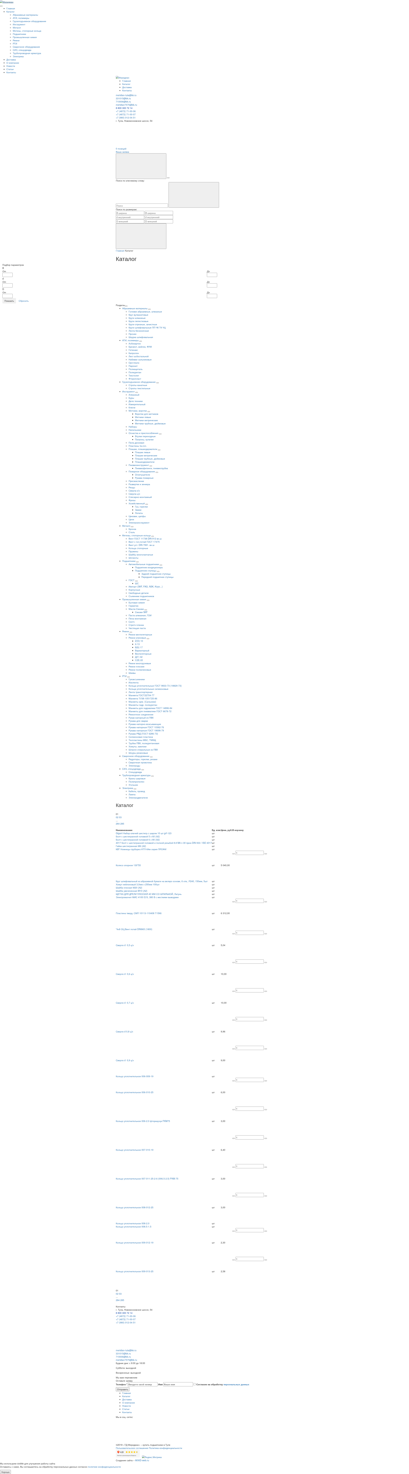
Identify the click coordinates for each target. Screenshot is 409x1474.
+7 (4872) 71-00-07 (126, 114)
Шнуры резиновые (138, 752)
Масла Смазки (136, 608)
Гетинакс (133, 349)
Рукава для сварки (138, 720)
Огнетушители (142, 474)
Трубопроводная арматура (27, 53)
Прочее (132, 333)
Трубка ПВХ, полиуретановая (144, 743)
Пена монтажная (137, 618)
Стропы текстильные (139, 388)
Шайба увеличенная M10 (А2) (131, 890)
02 (117, 817)
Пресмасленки (136, 481)
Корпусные (134, 589)
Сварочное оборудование (26, 46)
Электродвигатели (138, 797)
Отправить (122, 1389)
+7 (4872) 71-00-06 (126, 111)
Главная (10, 8)
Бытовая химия (137, 602)
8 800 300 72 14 (124, 108)
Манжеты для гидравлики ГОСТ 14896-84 (150, 708)
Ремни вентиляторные (140, 634)
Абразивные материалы (25, 14)
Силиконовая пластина (141, 736)
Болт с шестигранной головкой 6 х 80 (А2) (138, 839)
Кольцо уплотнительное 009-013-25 (134, 1271)
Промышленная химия (25, 37)
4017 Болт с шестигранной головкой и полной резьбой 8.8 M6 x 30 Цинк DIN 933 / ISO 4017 (164, 842)
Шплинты (133, 557)
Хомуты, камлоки (138, 746)
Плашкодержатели (144, 461)
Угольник (133, 784)
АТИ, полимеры (21, 18)
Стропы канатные (138, 385)
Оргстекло (134, 362)
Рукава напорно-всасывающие (145, 724)
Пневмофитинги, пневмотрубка (151, 468)
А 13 (137, 644)
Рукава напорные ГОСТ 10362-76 (146, 727)
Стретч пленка (136, 624)
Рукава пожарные (144, 477)
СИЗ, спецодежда (22, 49)
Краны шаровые (137, 778)
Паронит (133, 365)
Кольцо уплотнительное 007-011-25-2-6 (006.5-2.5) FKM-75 (147, 1178)
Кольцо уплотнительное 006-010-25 (134, 1092)
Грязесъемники (137, 679)
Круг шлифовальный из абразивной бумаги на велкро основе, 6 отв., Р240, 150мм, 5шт (162, 881)
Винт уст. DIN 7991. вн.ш (141, 544)
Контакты (11, 72)
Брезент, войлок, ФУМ (140, 346)
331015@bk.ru (123, 98)
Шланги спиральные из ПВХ (143, 749)
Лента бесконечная (139, 330)
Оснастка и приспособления (144, 433)
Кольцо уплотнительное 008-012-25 (134, 1207)
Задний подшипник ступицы (156, 573)
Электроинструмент (139, 522)
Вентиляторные (143, 653)
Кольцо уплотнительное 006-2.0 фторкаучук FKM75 (143, 1121)
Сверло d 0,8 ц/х (124, 1031)
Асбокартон (135, 343)
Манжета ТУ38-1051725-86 (143, 698)
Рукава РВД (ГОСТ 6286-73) (143, 733)
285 (122, 823)
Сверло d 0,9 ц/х (125, 1060)
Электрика (18, 56)
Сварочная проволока (140, 762)
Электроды (134, 765)
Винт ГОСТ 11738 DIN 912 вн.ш (145, 538)
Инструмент (19, 24)
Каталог (10, 11)
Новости (10, 65)
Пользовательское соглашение (132, 1448)
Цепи (131, 519)
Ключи (132, 407)
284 (118, 823)
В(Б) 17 (139, 647)
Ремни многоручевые (140, 663)
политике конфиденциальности (104, 1466)
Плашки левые (142, 452)
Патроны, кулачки (144, 439)
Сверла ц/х (134, 493)
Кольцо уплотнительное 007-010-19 (134, 1149)
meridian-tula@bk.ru (126, 95)
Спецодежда (135, 772)
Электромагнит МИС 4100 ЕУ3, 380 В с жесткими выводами (147, 897)
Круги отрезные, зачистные (143, 324)
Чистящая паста (137, 628)
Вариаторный (142, 650)
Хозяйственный (137, 503)
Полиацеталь (136, 369)
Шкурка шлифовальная (141, 337)
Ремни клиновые (138, 637)
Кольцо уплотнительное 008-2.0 (132, 1223)
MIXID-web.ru (142, 1460)
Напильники (135, 429)
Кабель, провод (137, 791)
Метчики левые (143, 417)
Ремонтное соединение (141, 714)
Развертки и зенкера (139, 484)
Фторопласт (135, 378)
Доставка (11, 59)
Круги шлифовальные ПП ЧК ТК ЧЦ (147, 327)
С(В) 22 (139, 660)
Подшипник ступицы (146, 570)
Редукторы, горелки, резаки (143, 759)
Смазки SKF (141, 612)
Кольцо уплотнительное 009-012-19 (134, 1242)
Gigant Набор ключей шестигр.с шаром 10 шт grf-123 (143, 833)
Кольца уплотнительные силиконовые (148, 688)
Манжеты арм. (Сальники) (142, 701)
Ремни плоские (136, 666)
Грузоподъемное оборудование (29, 21)
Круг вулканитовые (138, 314)
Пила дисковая (136, 442)
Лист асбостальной (139, 356)
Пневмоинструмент (139, 465)
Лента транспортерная (141, 692)
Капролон (134, 353)
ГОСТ (132, 580)
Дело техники (136, 401)
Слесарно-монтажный (140, 497)
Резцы (132, 487)
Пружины (133, 551)
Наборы (133, 426)
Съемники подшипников (141, 596)
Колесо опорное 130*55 (129, 865)
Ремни (16, 40)
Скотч (132, 621)
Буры (131, 397)
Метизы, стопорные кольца (27, 30)
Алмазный (134, 394)
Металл (17, 27)
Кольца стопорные (138, 548)
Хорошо (5, 1472)
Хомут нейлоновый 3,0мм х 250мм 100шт (137, 884)
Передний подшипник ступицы (157, 576)
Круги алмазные (137, 317)
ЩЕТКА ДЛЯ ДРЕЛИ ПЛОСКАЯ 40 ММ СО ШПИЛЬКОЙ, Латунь (148, 894)
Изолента (134, 682)
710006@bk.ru (123, 101)
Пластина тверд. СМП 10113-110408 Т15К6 (139, 913)
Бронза (132, 529)
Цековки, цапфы (137, 516)
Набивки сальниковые (140, 359)
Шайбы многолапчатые (141, 554)
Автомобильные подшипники (144, 564)
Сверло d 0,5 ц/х (125, 945)
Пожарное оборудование (142, 471)
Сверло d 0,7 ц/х (125, 1002)
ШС (137, 583)
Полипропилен (136, 781)
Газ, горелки (141, 506)
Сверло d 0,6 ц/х (125, 973)
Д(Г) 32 (139, 656)
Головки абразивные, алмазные (145, 311)
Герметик (133, 605)
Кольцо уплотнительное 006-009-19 (134, 1076)
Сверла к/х (134, 490)
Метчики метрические (146, 420)
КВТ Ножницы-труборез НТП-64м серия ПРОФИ (141, 849)
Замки (138, 509)
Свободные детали (139, 592)
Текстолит (134, 375)
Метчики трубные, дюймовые (150, 423)
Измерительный (137, 404)
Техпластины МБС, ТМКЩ (142, 740)
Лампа (132, 794)
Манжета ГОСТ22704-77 (141, 695)
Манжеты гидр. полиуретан (143, 704)
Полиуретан (135, 372)
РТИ (15, 43)
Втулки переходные (145, 436)
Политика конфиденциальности (165, 1448)
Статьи (10, 69)
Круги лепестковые (138, 321)
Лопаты (139, 513)
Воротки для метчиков (146, 413)
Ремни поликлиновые (140, 669)
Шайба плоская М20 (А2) (129, 887)
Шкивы (132, 672)
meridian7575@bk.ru (126, 104)
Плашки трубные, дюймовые (150, 458)
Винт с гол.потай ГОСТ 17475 (144, 541)
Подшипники (19, 33)
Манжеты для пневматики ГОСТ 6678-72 (150, 711)
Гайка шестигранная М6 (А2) (131, 846)
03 (120, 817)
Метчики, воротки (138, 410)
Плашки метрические (146, 455)
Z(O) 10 (139, 640)
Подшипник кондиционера (149, 567)
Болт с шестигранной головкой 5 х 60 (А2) (138, 836)
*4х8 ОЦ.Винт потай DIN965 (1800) (134, 929)
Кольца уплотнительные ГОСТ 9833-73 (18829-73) (155, 685)
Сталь (132, 532)
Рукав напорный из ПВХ (141, 717)
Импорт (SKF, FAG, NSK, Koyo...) (146, 586)
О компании (12, 62)
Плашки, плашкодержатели (143, 449)
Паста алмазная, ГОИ (140, 615)
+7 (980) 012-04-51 (126, 117)
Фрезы (132, 500)
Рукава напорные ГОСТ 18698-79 (146, 730)
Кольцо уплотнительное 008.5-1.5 (133, 1226)
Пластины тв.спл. (138, 445)
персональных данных (236, 1384)
